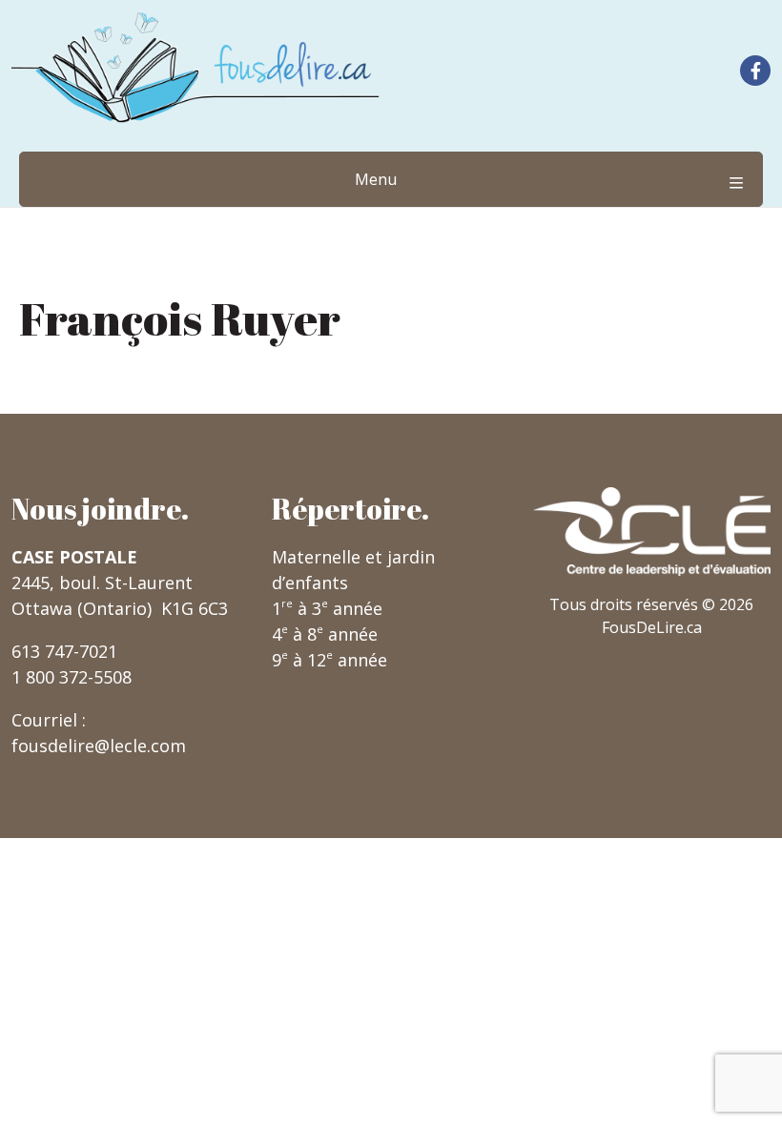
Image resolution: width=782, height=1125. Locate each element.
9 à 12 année (329, 659)
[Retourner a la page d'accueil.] (195, 67)
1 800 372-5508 (71, 676)
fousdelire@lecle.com (98, 745)
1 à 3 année (327, 608)
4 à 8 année (325, 634)
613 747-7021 (64, 651)
